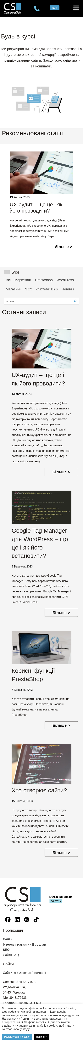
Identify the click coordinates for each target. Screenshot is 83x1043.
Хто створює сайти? (39, 790)
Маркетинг (22, 280)
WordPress (65, 280)
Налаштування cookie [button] (17, 1036)
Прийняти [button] (41, 1036)
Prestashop (44, 280)
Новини (68, 289)
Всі (8, 280)
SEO (28, 289)
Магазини (13, 289)
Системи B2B (47, 289)
